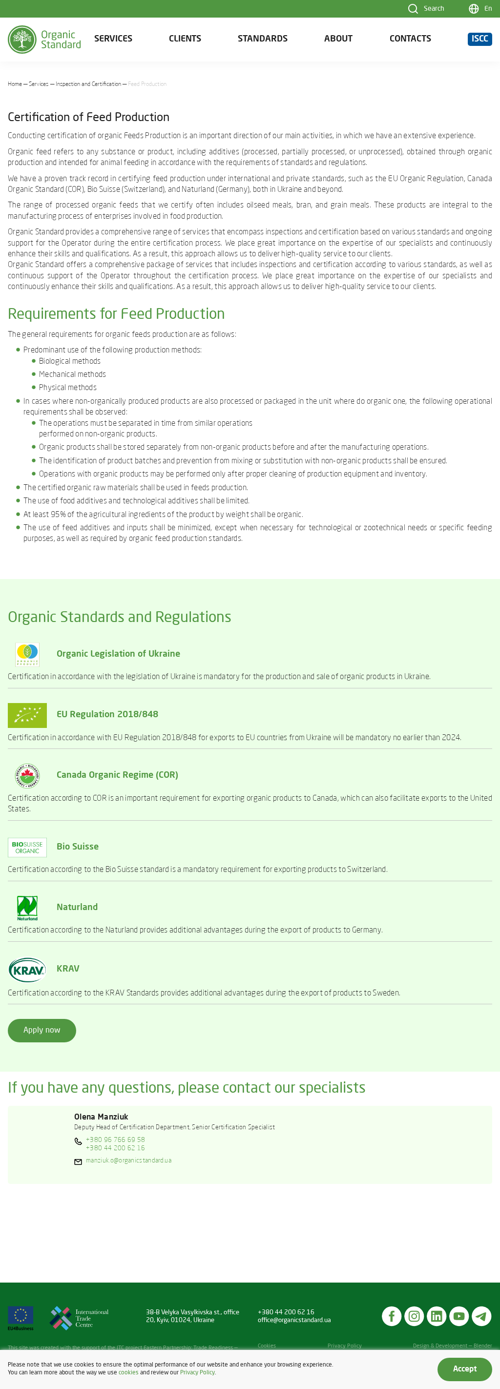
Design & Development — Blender (452, 1346)
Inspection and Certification (88, 84)
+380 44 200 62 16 (115, 1148)
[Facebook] (392, 1316)
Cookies (267, 1346)
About (338, 39)
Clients (185, 39)
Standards (263, 39)
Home (15, 84)
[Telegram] (482, 1316)
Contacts (410, 39)
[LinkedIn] (437, 1316)
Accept (465, 1369)
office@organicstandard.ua (294, 1320)
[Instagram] (414, 1316)
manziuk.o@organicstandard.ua (128, 1161)
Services (113, 39)
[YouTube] (459, 1316)
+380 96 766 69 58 (115, 1140)
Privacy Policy (345, 1346)
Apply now (42, 1031)
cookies (129, 1373)
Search (434, 8)
